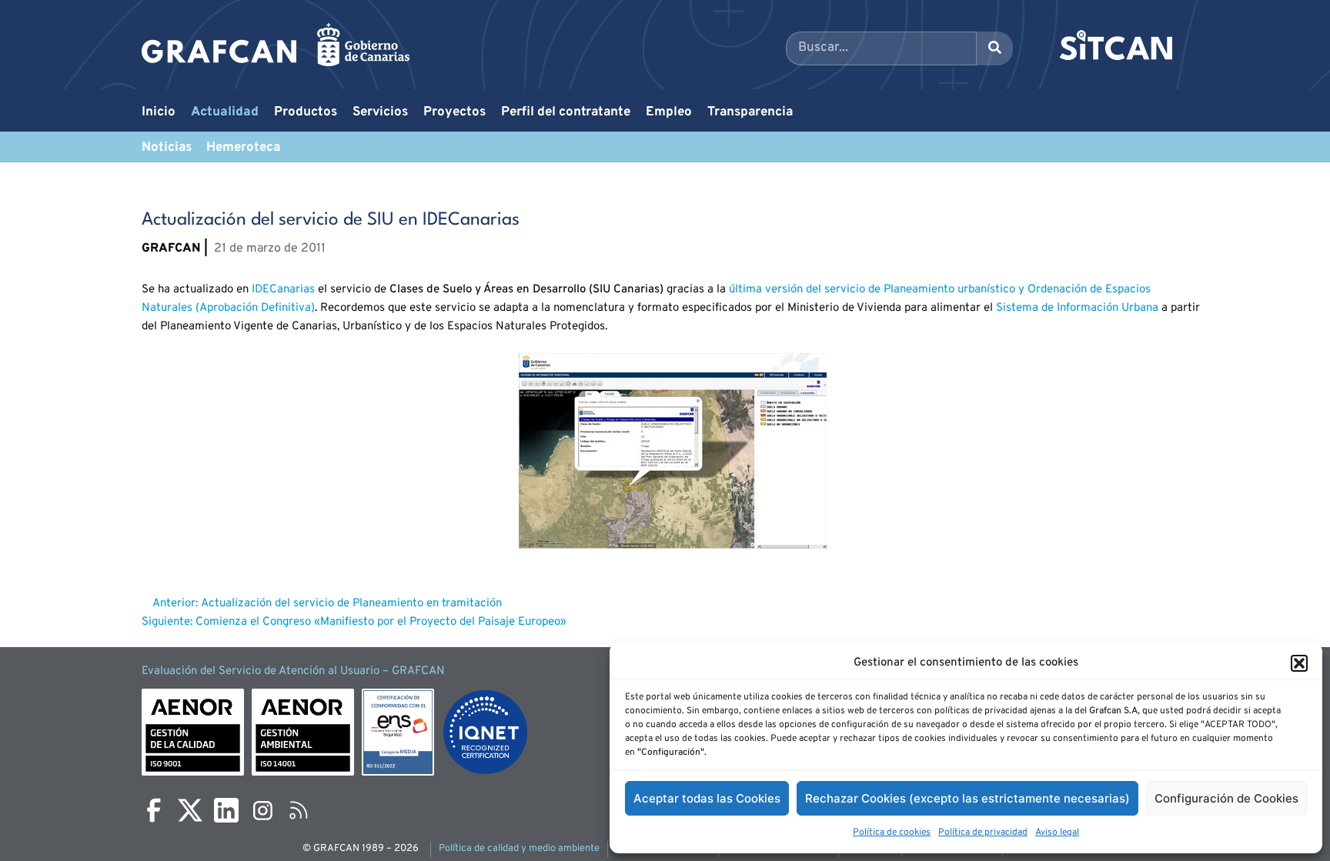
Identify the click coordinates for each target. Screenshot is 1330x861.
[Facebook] (154, 810)
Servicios (380, 112)
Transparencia (750, 112)
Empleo (669, 112)
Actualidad (225, 112)
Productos (305, 112)
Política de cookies (892, 832)
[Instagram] (262, 810)
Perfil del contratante (565, 112)
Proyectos (454, 112)
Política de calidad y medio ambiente (519, 849)
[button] (1299, 663)
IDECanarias (282, 289)
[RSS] (298, 810)
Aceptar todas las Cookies (706, 798)
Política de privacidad (983, 832)
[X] (190, 810)
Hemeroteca (243, 147)
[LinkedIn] (226, 810)
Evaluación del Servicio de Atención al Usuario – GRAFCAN (293, 671)
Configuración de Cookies (1226, 798)
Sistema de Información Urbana (1077, 308)
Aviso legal (1057, 832)
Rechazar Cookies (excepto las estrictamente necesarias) (967, 798)
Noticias (167, 147)
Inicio (158, 112)
